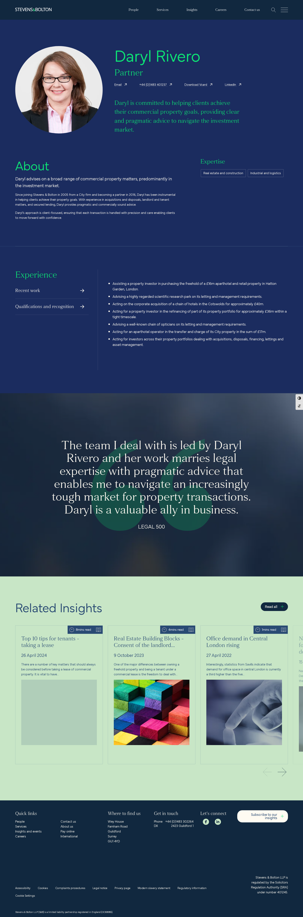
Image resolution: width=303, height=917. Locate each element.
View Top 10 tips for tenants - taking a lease (45, 628)
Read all (271, 606)
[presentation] (282, 772)
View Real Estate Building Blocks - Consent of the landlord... (149, 628)
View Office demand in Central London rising (231, 628)
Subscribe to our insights (264, 816)
